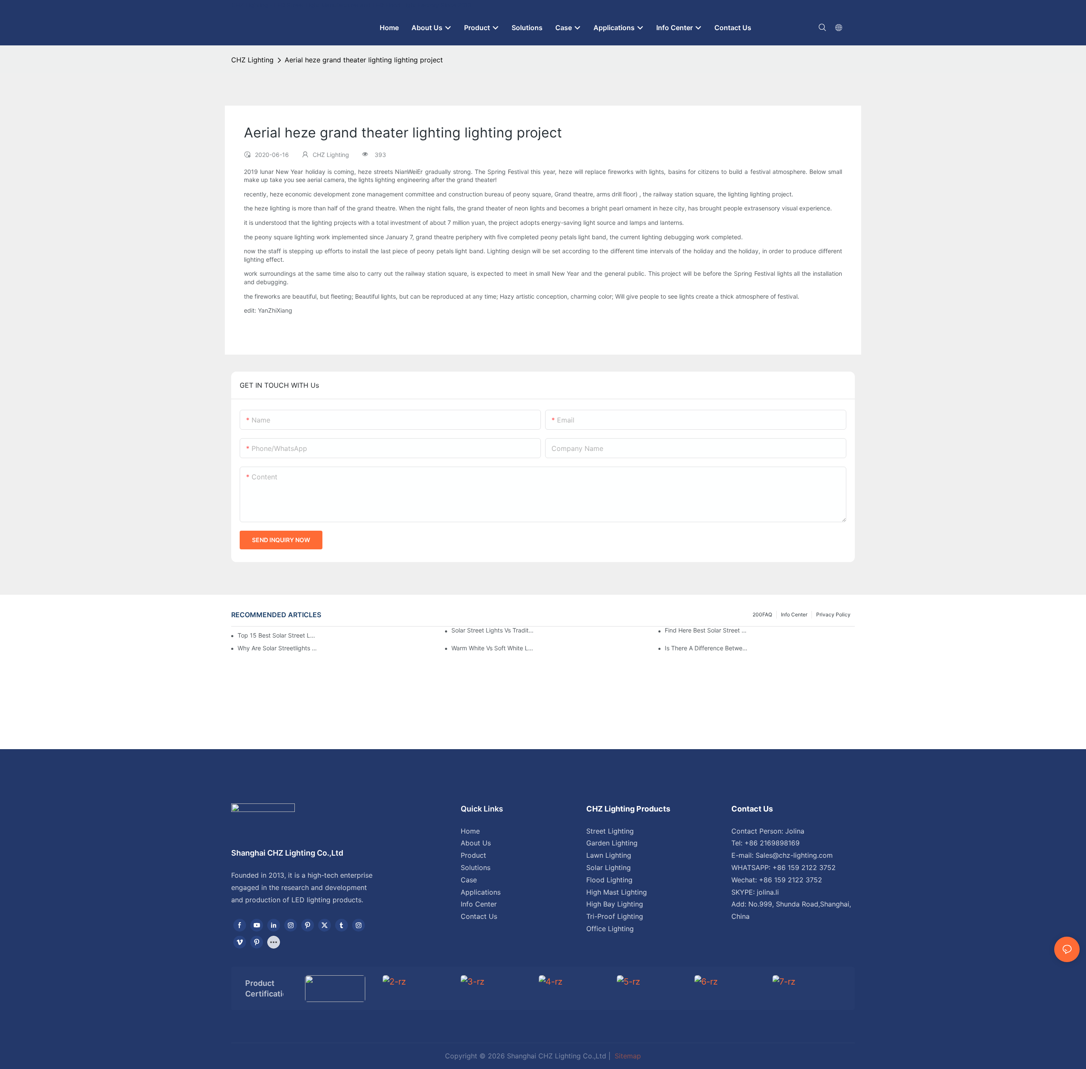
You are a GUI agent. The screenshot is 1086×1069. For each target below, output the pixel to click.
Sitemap (627, 1056)
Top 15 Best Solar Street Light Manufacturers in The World (276, 635)
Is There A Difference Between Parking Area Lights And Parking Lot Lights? (706, 648)
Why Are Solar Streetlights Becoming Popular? (279, 648)
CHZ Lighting (252, 60)
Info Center (794, 614)
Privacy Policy (833, 614)
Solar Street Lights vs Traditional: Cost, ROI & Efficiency (493, 630)
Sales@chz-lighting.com (794, 855)
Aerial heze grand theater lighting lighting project (364, 60)
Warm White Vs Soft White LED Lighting (493, 648)
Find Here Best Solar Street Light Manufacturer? (706, 630)
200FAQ (762, 614)
